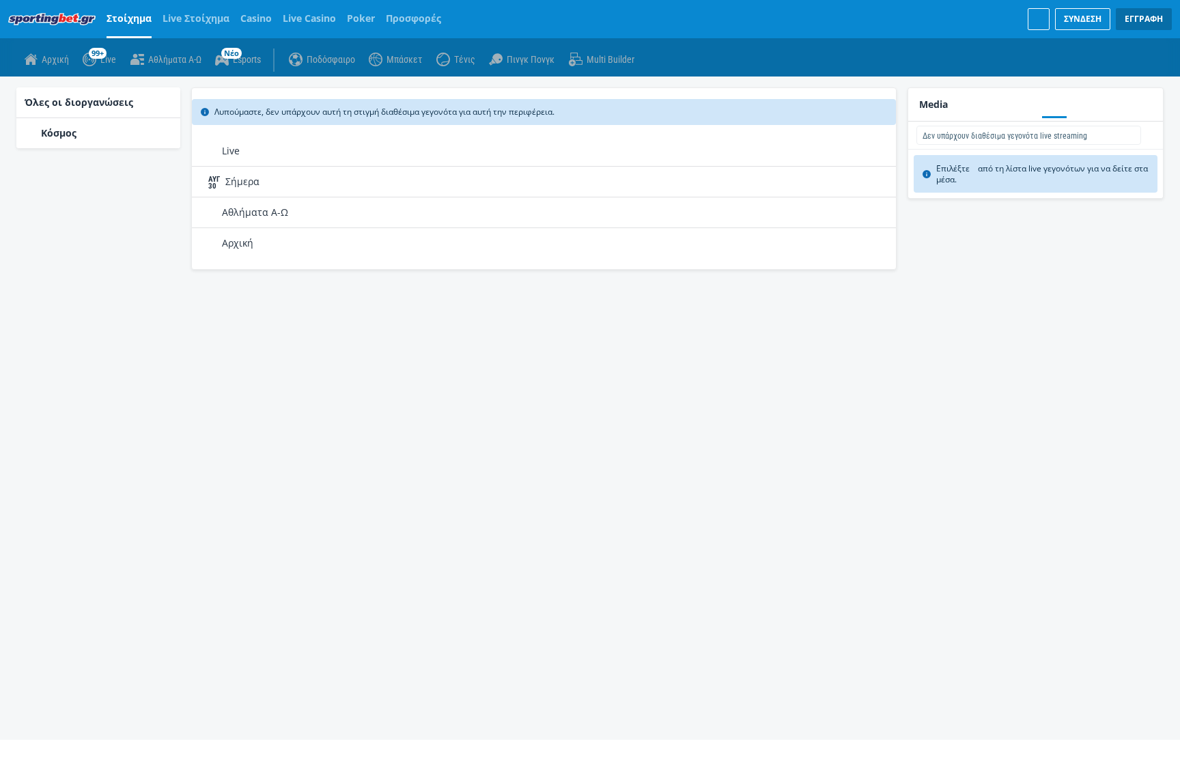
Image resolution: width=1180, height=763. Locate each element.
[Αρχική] (54, 19)
